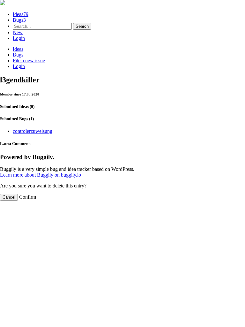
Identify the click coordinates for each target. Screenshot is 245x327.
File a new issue (29, 60)
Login (19, 38)
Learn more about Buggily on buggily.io (40, 175)
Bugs (19, 20)
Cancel (9, 197)
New (18, 32)
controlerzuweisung (32, 131)
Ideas (20, 14)
